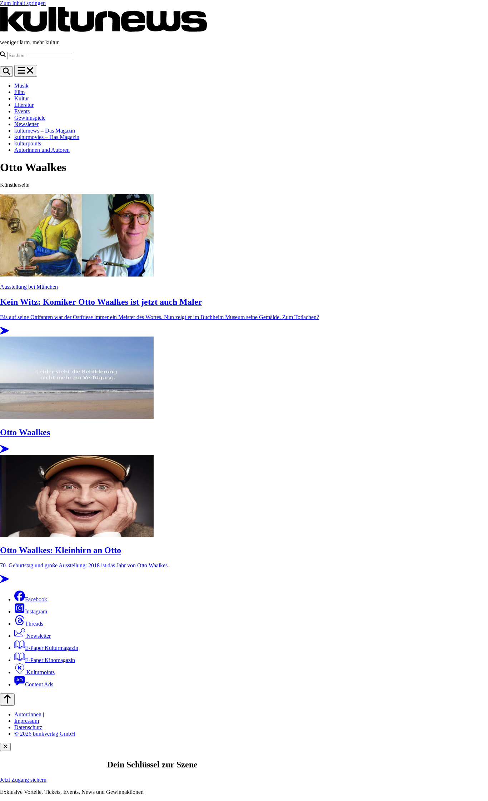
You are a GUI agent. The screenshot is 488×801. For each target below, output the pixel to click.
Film (19, 92)
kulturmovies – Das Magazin (46, 137)
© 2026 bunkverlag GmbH (44, 734)
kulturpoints (27, 143)
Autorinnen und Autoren (42, 150)
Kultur (21, 98)
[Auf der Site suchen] (6, 71)
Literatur (24, 105)
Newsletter (26, 124)
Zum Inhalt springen (23, 3)
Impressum (26, 721)
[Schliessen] (5, 747)
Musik (21, 86)
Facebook (36, 599)
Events (22, 111)
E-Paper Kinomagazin (50, 660)
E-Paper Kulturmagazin (51, 648)
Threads (34, 624)
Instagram (36, 611)
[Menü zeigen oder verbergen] (25, 71)
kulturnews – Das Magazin (44, 131)
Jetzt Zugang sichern (23, 780)
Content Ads (39, 684)
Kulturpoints (40, 672)
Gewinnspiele (29, 118)
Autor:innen (27, 714)
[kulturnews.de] (103, 30)
